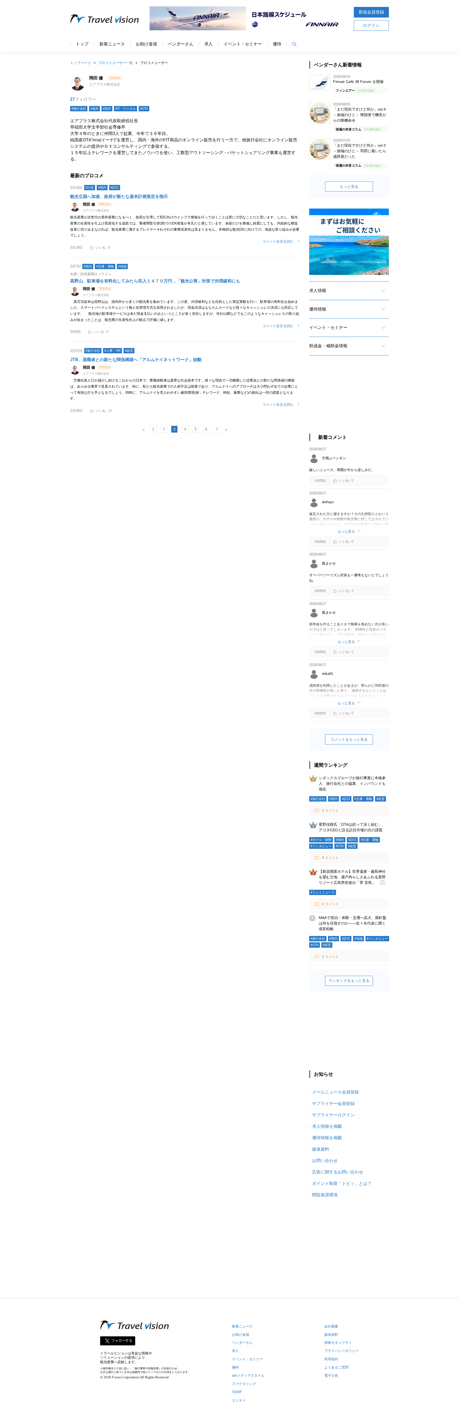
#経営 (129, 351)
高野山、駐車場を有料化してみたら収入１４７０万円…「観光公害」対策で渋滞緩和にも (155, 281)
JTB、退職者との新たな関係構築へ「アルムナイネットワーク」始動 (136, 359)
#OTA (340, 846)
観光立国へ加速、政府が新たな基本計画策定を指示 (119, 196)
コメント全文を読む (278, 241)
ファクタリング (244, 1384)
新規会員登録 (371, 12)
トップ (82, 44)
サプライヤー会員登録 (333, 1103)
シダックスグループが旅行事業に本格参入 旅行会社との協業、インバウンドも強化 (352, 783)
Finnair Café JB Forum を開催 (358, 81)
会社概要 (331, 1326)
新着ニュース (112, 44)
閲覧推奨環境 (325, 1195)
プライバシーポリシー (341, 1351)
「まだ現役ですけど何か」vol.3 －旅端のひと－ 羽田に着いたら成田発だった (359, 151)
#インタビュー (321, 846)
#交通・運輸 (105, 266)
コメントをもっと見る (349, 739)
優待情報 (317, 309)
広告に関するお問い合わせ (337, 1172)
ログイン (371, 25)
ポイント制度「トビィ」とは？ (342, 1183)
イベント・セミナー (243, 44)
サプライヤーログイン (333, 1115)
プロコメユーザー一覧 (115, 63)
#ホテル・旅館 (321, 840)
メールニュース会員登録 (335, 1092)
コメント (330, 810)
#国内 (102, 187)
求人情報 (317, 290)
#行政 (90, 187)
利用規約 (331, 1359)
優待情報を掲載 (327, 1137)
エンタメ (239, 1400)
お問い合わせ (325, 1160)
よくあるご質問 (336, 1367)
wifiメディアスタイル (248, 1376)
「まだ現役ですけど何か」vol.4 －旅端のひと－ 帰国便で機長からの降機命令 (359, 114)
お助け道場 (146, 44)
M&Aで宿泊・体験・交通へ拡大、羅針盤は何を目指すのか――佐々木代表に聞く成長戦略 (352, 923)
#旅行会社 (93, 351)
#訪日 (114, 187)
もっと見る (349, 186)
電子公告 (331, 1376)
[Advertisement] (349, 399)
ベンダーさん (180, 44)
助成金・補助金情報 (328, 346)
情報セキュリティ (338, 1343)
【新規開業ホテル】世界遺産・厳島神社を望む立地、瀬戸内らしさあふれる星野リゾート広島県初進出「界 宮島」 (352, 877)
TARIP (237, 1392)
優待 (277, 44)
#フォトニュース (323, 892)
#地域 (122, 266)
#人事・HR (112, 351)
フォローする (122, 1340)
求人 (208, 44)
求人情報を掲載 (327, 1126)
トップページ (80, 63)
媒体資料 (320, 1149)
